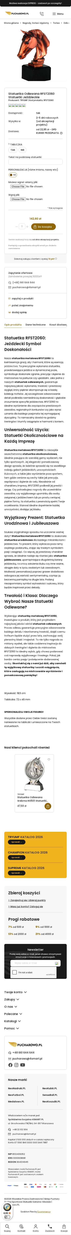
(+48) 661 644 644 (23, 282)
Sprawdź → (16, 842)
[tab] (15, 325)
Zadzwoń (50, 1231)
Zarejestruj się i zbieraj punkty (28, 900)
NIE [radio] (22, 150)
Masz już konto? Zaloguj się (26, 906)
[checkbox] (13, 174)
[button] (58, 14)
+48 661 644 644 (23, 1052)
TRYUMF (24, 100)
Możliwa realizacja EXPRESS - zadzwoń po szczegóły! (35, 3)
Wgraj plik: (14, 195)
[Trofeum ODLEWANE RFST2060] (35, 55)
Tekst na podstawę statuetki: (25, 157)
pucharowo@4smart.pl (26, 287)
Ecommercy (44, 1211)
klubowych (10, 473)
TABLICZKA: (15, 144)
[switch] (7, 1217)
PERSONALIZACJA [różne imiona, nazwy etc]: (33, 169)
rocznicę (22, 563)
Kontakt (21, 1231)
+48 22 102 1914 (20, 1129)
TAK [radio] (13, 150)
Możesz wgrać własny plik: (23, 182)
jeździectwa (11, 366)
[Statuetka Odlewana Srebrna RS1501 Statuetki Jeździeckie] (34, 774)
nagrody (37, 489)
